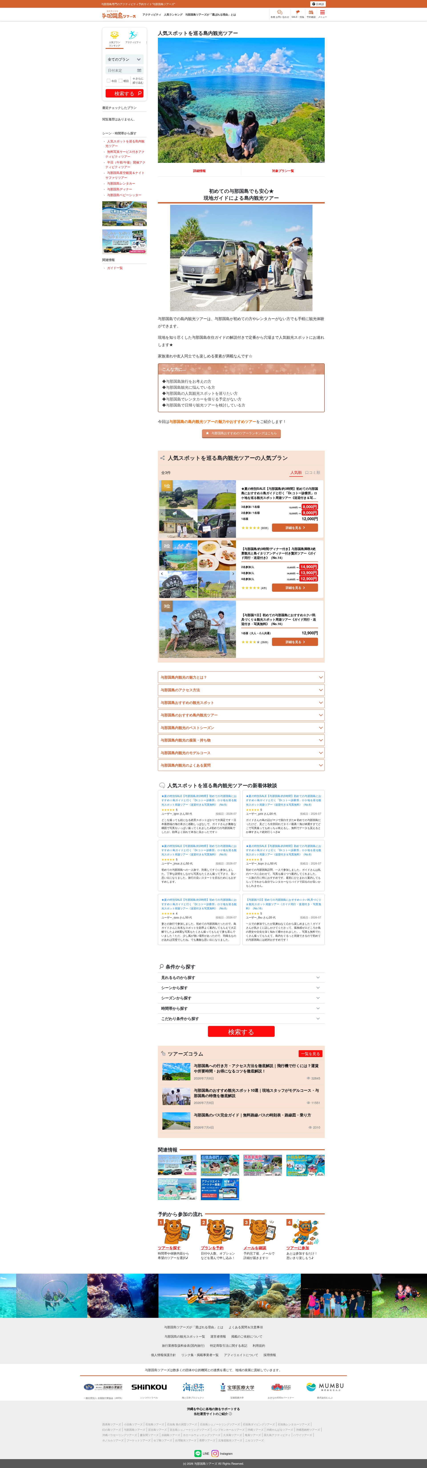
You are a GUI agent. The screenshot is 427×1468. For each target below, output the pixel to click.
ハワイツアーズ (302, 1435)
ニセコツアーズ (254, 1440)
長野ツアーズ (207, 1440)
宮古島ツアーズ (157, 1429)
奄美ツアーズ (253, 1435)
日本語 (319, 4)
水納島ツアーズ (170, 1435)
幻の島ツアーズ (111, 1429)
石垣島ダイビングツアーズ (259, 1424)
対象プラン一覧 (283, 170)
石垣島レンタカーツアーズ (294, 1424)
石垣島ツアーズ (154, 1424)
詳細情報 (199, 170)
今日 (114, 81)
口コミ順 (312, 472)
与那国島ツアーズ (134, 1429)
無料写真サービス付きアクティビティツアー (124, 154)
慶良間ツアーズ (149, 1435)
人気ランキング (173, 14)
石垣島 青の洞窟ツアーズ (182, 1424)
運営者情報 (218, 1336)
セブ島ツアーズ (162, 1440)
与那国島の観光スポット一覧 (185, 1336)
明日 (126, 81)
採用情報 (270, 1354)
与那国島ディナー (119, 189)
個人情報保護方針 (163, 1354)
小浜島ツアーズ (133, 1424)
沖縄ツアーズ (256, 1429)
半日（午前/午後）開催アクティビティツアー (125, 164)
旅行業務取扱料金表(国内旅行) (183, 1345)
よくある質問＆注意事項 (246, 1327)
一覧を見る (310, 1053)
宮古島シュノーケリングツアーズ (190, 1429)
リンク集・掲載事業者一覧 (200, 1354)
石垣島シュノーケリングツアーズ (220, 1424)
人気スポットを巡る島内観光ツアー (124, 143)
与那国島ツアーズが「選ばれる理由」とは (210, 14)
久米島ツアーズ (232, 1435)
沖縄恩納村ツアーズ (308, 1429)
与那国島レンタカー (121, 183)
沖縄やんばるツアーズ (279, 1429)
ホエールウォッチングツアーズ (201, 1435)
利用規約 (259, 1345)
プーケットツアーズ (139, 1440)
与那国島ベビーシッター (124, 194)
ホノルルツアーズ (113, 1440)
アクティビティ (152, 14)
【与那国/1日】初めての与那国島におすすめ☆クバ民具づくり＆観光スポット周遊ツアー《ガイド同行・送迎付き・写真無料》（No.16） (283, 904)
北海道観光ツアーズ (230, 1440)
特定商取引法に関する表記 (228, 1345)
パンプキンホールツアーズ (229, 1429)
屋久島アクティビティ (277, 1435)
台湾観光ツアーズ (185, 1440)
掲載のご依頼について (246, 1336)
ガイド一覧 (115, 267)
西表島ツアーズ (111, 1424)
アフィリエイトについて (241, 1354)
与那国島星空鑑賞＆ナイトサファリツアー (124, 175)
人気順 (296, 472)
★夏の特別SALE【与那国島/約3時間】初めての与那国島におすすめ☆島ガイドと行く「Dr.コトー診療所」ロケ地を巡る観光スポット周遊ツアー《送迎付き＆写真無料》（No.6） (199, 800)
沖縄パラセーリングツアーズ (119, 1435)
